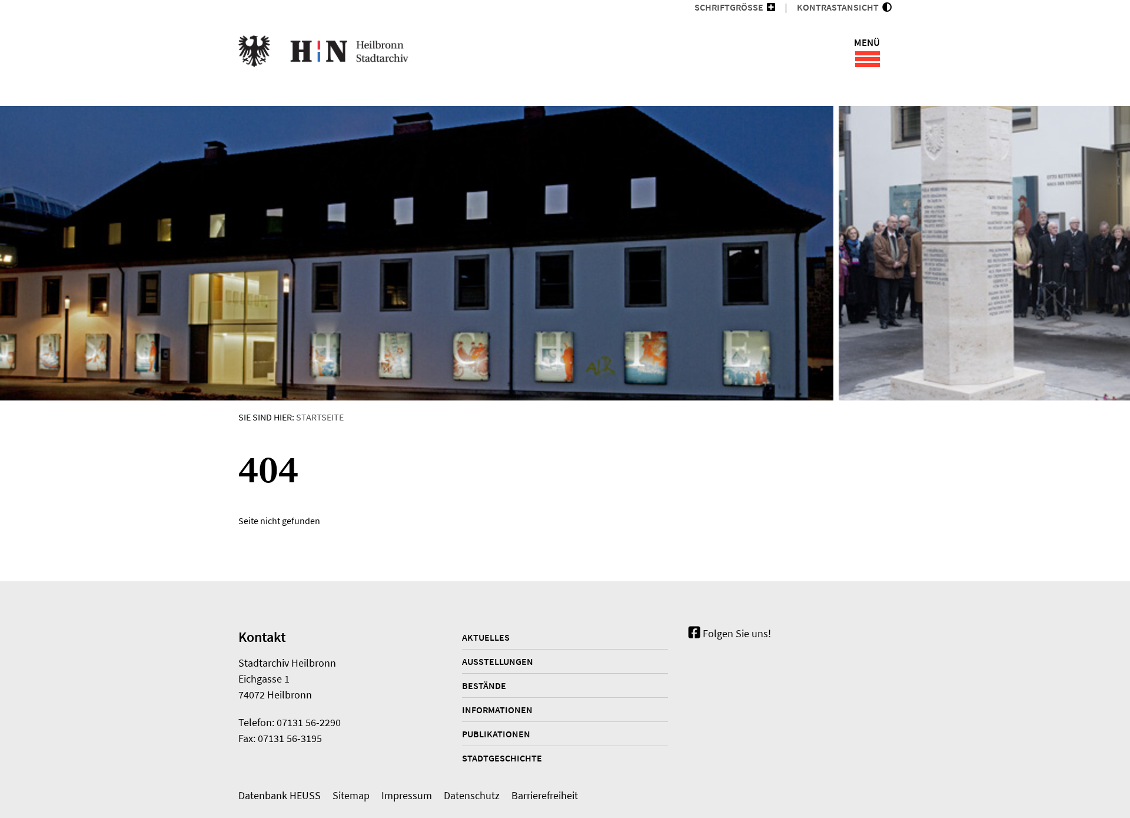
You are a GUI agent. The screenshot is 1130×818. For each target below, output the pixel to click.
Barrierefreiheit (544, 795)
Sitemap (351, 795)
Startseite (320, 417)
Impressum (406, 795)
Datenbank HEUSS (279, 795)
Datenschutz (472, 795)
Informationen (497, 710)
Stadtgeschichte (502, 758)
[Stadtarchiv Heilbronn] (323, 53)
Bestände (484, 685)
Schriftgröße (728, 7)
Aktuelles (486, 637)
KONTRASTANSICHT (839, 7)
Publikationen (496, 734)
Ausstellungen (497, 661)
